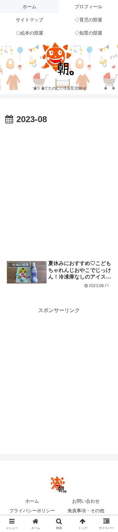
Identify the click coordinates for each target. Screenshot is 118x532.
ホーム (32, 501)
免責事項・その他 (86, 510)
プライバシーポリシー (32, 510)
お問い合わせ (86, 501)
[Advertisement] (59, 189)
